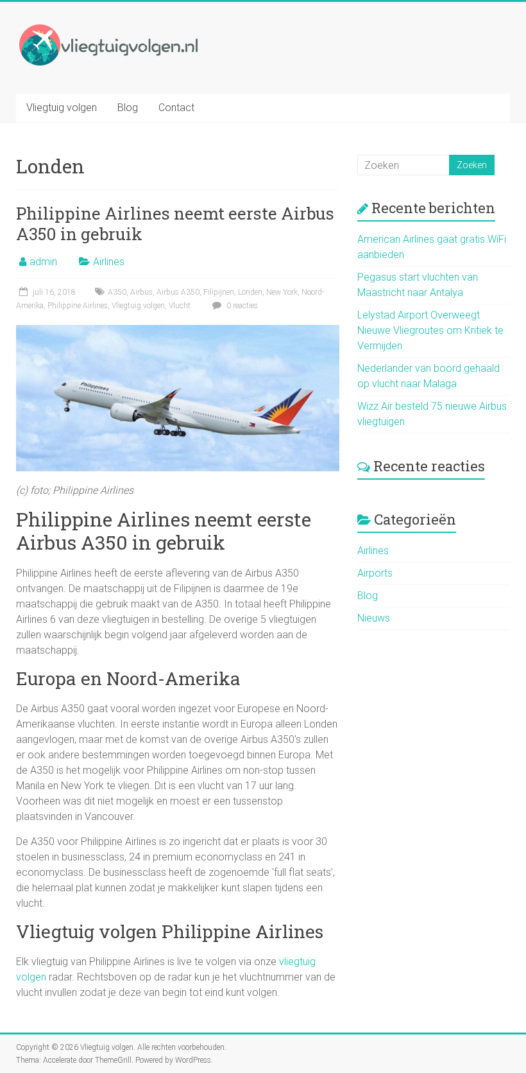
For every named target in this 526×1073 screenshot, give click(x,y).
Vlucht (180, 305)
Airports (375, 573)
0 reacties (241, 305)
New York (282, 292)
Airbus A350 (178, 292)
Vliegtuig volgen (61, 107)
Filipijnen (218, 292)
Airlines (108, 262)
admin (43, 262)
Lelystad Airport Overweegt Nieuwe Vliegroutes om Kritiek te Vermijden (430, 330)
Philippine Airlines (77, 305)
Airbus (141, 292)
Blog (127, 107)
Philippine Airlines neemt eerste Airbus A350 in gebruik (175, 223)
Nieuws (373, 618)
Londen (250, 292)
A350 (117, 292)
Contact (176, 107)
